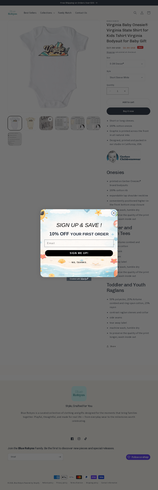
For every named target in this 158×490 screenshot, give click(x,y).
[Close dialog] (113, 213)
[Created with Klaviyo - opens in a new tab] (79, 279)
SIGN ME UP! (79, 253)
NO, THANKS (79, 262)
